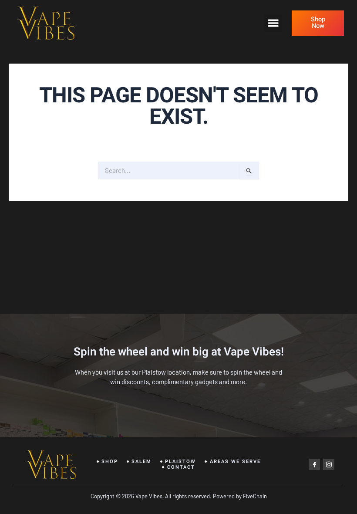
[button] (273, 23)
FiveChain (254, 496)
